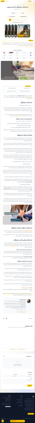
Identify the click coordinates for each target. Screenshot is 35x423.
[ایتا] (25, 33)
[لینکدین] (21, 310)
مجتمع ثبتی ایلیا (16, 115)
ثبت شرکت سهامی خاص (13, 245)
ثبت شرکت (30, 97)
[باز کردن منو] (33, 1)
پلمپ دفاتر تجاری (20, 405)
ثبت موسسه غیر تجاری (19, 402)
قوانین (1, 418)
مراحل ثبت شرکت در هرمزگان (12, 88)
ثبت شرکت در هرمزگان (27, 88)
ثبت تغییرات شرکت (20, 400)
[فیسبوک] (17, 310)
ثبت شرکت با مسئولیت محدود (27, 230)
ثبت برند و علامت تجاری (19, 399)
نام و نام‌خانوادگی (30, 374)
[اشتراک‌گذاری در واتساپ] (4, 318)
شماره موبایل (15, 374)
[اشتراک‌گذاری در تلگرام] (6, 318)
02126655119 (7, 399)
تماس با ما (7, 1)
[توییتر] (19, 310)
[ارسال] (10, 20)
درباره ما (10, 418)
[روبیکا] (28, 33)
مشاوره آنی (2, 1)
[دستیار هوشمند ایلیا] (2, 421)
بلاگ (7, 418)
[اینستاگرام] (23, 310)
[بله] (26, 33)
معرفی (26, 35)
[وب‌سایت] (25, 310)
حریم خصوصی (4, 418)
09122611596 (7, 400)
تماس (20, 35)
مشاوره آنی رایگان (31, 413)
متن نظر (31, 378)
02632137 (4, 397)
